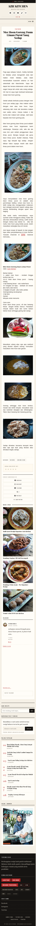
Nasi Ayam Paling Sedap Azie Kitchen (20, 760)
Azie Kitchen (18, 6)
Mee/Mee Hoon (21, 460)
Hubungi (27, 917)
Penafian (23, 919)
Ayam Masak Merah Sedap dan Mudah (20, 774)
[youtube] (18, 12)
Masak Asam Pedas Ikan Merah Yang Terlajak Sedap (19, 787)
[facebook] (10, 12)
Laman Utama (9, 917)
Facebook (4, 903)
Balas (11, 637)
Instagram (4, 906)
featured (18, 29)
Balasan (10, 639)
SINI (23, 234)
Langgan (29, 728)
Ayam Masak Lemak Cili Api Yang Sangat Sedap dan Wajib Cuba (17, 767)
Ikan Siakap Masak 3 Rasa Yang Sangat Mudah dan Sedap (19, 745)
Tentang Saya (19, 917)
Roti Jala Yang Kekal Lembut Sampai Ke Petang (20, 753)
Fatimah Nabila (12, 624)
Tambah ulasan (7, 646)
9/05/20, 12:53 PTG (12, 625)
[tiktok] (21, 12)
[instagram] (14, 12)
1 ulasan (24, 41)
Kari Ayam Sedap (13, 780)
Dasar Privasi (14, 919)
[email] (25, 12)
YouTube (4, 910)
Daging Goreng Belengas (16, 795)
